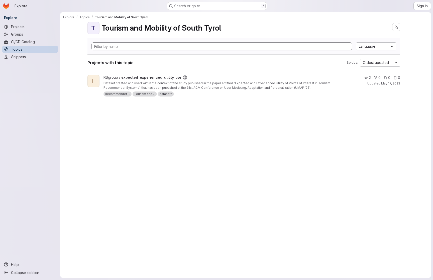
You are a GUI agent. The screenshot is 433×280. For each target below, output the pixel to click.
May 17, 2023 (390, 83)
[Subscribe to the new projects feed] (396, 27)
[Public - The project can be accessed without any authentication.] (185, 77)
